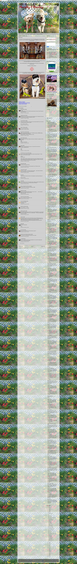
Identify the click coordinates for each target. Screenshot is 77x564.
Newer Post (21, 246)
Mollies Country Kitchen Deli (51, 234)
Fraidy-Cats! (49, 345)
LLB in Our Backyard (50, 168)
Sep (48, 543)
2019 (48, 506)
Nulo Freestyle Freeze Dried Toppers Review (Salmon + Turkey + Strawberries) (52, 374)
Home (32, 246)
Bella (48, 306)
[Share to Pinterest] (31, 106)
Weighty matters (50, 278)
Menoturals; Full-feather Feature (51, 154)
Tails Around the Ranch (24, 196)
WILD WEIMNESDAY (50, 192)
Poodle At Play (50, 461)
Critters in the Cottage (51, 340)
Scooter (22, 145)
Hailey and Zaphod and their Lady (25, 186)
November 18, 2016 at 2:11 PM (25, 214)
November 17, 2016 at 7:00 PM (25, 118)
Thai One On (49, 325)
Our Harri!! (49, 415)
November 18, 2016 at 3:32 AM (25, 183)
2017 (48, 508)
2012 (48, 556)
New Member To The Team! (51, 517)
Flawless (49, 399)
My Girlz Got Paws (50, 419)
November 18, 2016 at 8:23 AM (25, 194)
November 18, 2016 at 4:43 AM (25, 188)
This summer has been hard (51, 410)
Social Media (49, 368)
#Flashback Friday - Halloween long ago (52, 391)
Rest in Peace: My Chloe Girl (51, 380)
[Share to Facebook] (30, 106)
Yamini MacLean (23, 109)
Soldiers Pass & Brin (50, 527)
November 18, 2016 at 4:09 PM (25, 221)
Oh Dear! (49, 253)
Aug (48, 544)
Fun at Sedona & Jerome (51, 528)
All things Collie (50, 186)
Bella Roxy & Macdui (23, 206)
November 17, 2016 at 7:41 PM (25, 135)
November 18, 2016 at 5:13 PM (25, 227)
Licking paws (49, 284)
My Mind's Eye (23, 190)
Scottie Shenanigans (50, 483)
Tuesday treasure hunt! (50, 346)
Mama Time (49, 534)
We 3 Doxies (49, 499)
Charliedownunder (23, 115)
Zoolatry (49, 139)
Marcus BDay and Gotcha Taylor (51, 357)
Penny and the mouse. (50, 424)
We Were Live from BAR (50, 489)
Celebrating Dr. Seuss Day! (51, 435)
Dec (48, 510)
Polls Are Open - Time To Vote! (52, 533)
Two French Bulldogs (24, 201)
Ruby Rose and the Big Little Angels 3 (26, 234)
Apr (48, 548)
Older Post (43, 246)
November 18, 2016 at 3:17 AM (25, 178)
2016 (48, 509)
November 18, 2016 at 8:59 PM (25, 236)
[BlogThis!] (29, 106)
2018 (48, 507)
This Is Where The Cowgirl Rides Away (52, 494)
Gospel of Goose (50, 456)
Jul (48, 545)
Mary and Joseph (50, 279)
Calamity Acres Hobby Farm (51, 258)
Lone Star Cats (50, 178)
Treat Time (49, 214)
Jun (48, 546)
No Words (49, 512)
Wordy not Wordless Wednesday (51, 319)
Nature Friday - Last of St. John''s (52, 134)
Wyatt (21, 223)
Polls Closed (49, 532)
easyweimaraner (23, 169)
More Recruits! (50, 515)
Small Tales (49, 142)
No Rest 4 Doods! (50, 525)
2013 (48, 555)
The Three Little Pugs (50, 404)
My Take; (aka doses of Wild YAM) (52, 153)
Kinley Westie (22, 163)
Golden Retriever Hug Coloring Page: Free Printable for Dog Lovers (52, 204)
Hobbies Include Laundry (51, 429)
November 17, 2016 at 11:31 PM (25, 150)
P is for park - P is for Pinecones (51, 330)
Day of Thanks (50, 516)
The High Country (50, 268)
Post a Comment (22, 243)
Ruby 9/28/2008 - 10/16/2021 (51, 295)
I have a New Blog (50, 473)
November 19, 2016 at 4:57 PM (25, 241)
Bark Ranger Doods (50, 530)
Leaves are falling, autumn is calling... (52, 462)
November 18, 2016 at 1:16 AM (25, 167)
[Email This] (28, 106)
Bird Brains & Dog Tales (51, 228)
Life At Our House (50, 513)
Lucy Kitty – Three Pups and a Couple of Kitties (52, 129)
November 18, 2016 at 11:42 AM (25, 208)
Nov (48, 511)
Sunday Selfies (49, 174)
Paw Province (49, 373)
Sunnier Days (49, 197)
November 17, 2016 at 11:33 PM (25, 161)
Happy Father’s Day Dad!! (51, 309)
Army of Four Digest (50, 273)
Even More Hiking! (50, 526)
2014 (48, 554)
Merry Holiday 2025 (50, 248)
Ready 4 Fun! (50, 531)
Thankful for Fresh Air (50, 169)
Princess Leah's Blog (50, 318)
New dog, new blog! (50, 289)
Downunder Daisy (50, 305)
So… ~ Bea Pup (50, 130)
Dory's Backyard (50, 434)
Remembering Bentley (50, 263)
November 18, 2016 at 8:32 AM (25, 198)
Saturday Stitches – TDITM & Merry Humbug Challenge (52, 229)
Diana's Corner (50, 409)
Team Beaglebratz (50, 390)
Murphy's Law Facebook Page (50, 95)
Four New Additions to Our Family (52, 445)
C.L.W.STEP (22, 238)
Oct (48, 542)
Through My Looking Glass (51, 300)
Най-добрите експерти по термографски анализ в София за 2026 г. (52, 235)
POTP (48, 183)
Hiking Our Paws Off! (50, 529)
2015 (48, 553)
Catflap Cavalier (50, 385)
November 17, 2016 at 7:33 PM (25, 129)
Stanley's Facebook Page (50, 96)
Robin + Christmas (23, 127)
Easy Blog (49, 191)
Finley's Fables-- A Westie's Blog (52, 362)
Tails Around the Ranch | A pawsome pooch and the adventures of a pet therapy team (52, 123)
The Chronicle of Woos (51, 223)
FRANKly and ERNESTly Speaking (52, 450)
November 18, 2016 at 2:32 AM (25, 172)
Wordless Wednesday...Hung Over (52, 396)
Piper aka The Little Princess (51, 440)
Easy (48, 514)
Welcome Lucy (49, 478)
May (48, 547)
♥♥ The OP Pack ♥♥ (23, 120)
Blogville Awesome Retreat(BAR (52, 488)
